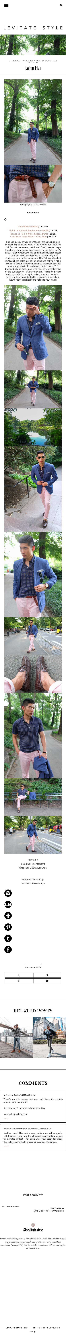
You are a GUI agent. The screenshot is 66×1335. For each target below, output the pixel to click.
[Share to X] (47, 975)
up (32, 1332)
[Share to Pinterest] (19, 981)
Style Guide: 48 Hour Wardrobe (48, 1211)
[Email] (47, 981)
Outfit (38, 967)
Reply (6, 1118)
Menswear (30, 967)
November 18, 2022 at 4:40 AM (39, 1129)
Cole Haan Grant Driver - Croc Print (28, 236)
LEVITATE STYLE (14, 1328)
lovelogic (54, 1328)
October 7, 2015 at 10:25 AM (24, 1095)
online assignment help (15, 1128)
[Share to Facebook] (19, 975)
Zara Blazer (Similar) (28, 226)
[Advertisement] (33, 1286)
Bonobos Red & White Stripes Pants (29, 233)
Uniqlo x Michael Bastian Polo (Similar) (29, 230)
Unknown (8, 1095)
